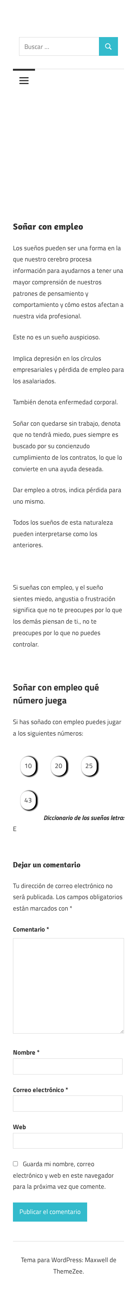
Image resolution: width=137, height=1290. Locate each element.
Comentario (31, 929)
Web (19, 1127)
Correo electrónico (40, 1090)
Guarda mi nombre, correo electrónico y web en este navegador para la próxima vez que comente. (63, 1175)
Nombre (26, 1052)
